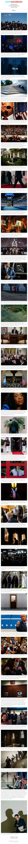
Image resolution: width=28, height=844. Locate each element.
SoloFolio (16, 842)
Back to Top (14, 837)
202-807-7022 (14, 7)
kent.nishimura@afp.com (14, 5)
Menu (14, 10)
